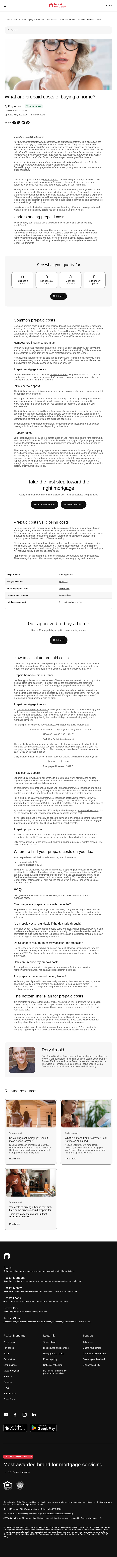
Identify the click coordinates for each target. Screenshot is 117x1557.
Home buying (27, 19)
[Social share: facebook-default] (14, 122)
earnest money (63, 411)
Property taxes (29, 443)
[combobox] (58, 30)
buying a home (50, 179)
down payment (81, 416)
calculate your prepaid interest (32, 709)
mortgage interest (58, 374)
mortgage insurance (88, 810)
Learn (15, 19)
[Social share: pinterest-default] (28, 122)
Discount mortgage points (70, 602)
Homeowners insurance (26, 358)
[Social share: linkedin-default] (23, 122)
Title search (64, 588)
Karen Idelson (21, 110)
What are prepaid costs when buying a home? (80, 19)
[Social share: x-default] (18, 122)
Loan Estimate (42, 331)
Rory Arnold (15, 106)
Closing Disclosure (67, 331)
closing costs (58, 222)
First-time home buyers (46, 19)
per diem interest (22, 377)
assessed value (74, 443)
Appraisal (63, 581)
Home (7, 19)
